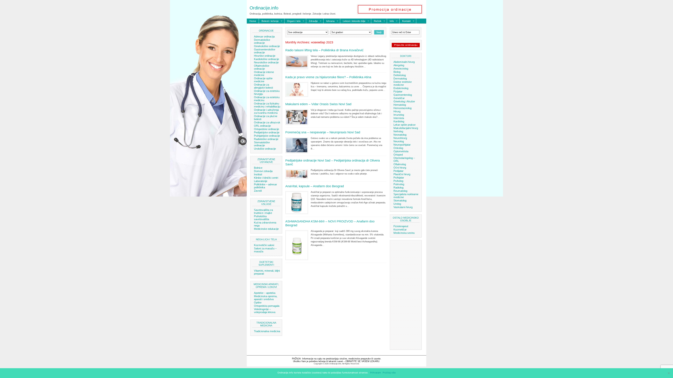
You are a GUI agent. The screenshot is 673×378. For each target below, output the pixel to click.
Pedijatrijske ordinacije (266, 132)
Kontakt (405, 21)
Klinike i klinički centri (266, 177)
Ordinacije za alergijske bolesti (263, 86)
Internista (398, 118)
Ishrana (329, 21)
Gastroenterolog (402, 94)
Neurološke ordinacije (266, 62)
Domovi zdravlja (263, 171)
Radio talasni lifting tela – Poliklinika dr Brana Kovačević (324, 50)
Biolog (396, 71)
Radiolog (398, 187)
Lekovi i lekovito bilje (352, 21)
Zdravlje (312, 21)
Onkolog (398, 147)
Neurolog (398, 141)
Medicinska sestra (403, 232)
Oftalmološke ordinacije (261, 67)
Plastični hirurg (401, 174)
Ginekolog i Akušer (404, 101)
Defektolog (399, 75)
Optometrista (400, 151)
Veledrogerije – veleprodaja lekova (264, 311)
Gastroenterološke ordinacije (264, 51)
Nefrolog (398, 131)
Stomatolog (399, 200)
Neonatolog (399, 134)
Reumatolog (400, 190)
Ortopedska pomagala (266, 305)
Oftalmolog (399, 164)
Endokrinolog (400, 88)
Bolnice (258, 167)
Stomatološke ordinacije (262, 144)
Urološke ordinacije (265, 148)
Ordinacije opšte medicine (263, 80)
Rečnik (376, 21)
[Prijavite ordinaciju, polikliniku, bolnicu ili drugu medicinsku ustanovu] (406, 46)
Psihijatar (398, 177)
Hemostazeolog (402, 108)
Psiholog (398, 180)
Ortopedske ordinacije (266, 129)
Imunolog (398, 114)
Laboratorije (260, 181)
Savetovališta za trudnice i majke (263, 211)
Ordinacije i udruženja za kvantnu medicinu (266, 111)
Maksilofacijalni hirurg (405, 128)
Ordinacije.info (264, 7)
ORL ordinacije (262, 125)
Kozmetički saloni (264, 245)
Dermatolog (400, 78)
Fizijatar (397, 91)
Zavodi (258, 190)
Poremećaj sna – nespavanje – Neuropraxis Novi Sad (322, 132)
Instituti (258, 174)
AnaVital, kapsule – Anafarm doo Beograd (314, 186)
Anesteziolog (400, 68)
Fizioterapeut (400, 226)
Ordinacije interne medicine (264, 73)
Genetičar (399, 98)
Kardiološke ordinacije (266, 59)
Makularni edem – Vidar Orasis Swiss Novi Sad (318, 104)
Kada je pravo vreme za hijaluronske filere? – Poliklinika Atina (328, 77)
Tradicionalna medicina (267, 331)
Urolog (397, 203)
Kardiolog (398, 121)
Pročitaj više (389, 372)
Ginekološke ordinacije (267, 46)
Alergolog (398, 65)
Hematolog (399, 104)
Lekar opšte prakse (404, 124)
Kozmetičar (400, 229)
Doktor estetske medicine (402, 83)
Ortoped (398, 154)
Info (390, 21)
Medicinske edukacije (266, 228)
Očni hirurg (399, 167)
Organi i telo (292, 21)
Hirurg (396, 111)
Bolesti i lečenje (269, 21)
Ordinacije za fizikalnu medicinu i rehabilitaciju (267, 105)
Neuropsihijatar (402, 144)
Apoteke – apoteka (264, 292)
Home (252, 21)
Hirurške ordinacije (264, 55)
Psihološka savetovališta (261, 218)
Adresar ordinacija (264, 36)
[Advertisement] (406, 294)
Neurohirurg (400, 137)
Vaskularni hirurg (403, 207)
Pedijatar (398, 170)
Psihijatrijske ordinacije (267, 135)
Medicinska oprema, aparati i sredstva (265, 298)
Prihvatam (375, 372)
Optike (257, 302)
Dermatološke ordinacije (262, 41)
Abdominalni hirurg (404, 61)
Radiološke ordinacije (266, 139)
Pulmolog (398, 184)
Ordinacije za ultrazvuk (267, 122)
